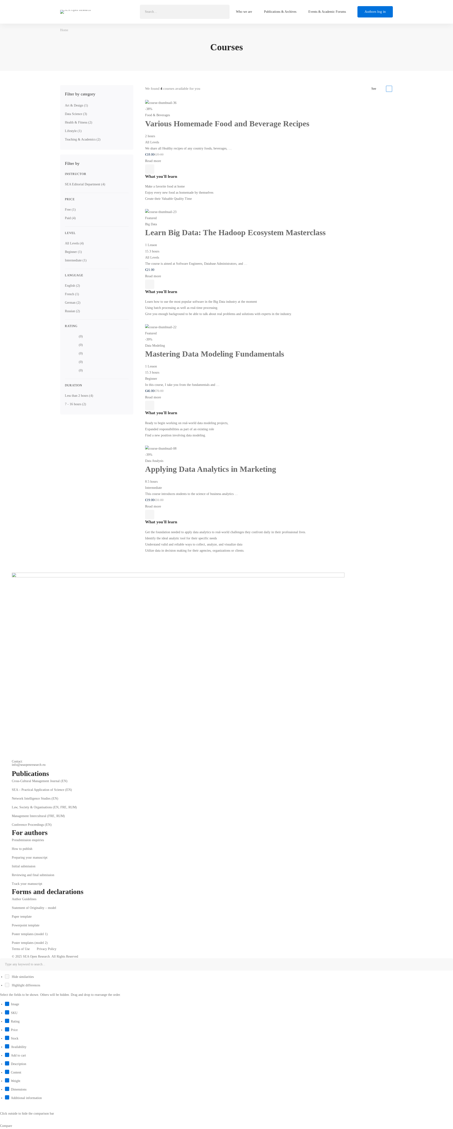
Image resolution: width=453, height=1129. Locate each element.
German (72, 302)
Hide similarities (22, 977)
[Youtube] (26, 768)
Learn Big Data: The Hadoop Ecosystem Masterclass (235, 232)
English (72, 285)
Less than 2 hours (79, 395)
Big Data (151, 224)
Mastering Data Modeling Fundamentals (214, 353)
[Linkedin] (19, 768)
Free (70, 209)
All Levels (74, 243)
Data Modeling (155, 345)
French (72, 294)
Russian (72, 311)
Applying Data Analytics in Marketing (210, 469)
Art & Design (76, 105)
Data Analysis (154, 461)
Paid (70, 218)
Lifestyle (73, 131)
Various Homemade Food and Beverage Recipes (227, 123)
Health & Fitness (78, 122)
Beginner (73, 252)
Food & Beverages (157, 115)
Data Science (76, 114)
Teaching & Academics (83, 139)
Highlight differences (25, 985)
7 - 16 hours (75, 404)
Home (64, 30)
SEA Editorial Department (85, 184)
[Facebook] (12, 768)
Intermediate (76, 260)
